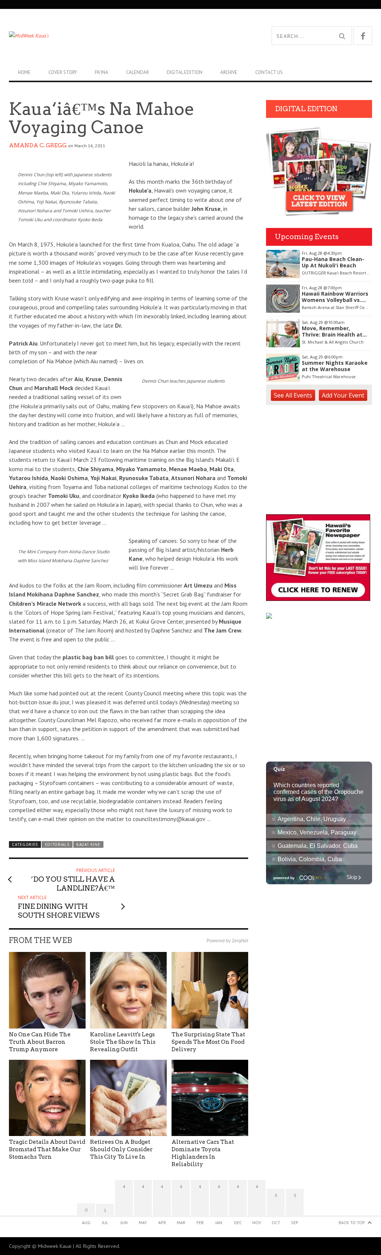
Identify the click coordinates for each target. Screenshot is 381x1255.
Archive (228, 72)
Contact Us (269, 72)
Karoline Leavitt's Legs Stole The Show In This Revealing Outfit (123, 1042)
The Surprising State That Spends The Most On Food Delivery (208, 1042)
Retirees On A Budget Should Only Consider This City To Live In (121, 1149)
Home (24, 72)
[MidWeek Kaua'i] (99, 35)
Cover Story (62, 72)
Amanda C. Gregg (38, 145)
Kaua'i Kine (88, 844)
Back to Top (352, 1222)
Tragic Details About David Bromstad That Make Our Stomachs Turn (47, 1149)
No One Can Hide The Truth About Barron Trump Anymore (40, 1042)
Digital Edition (184, 72)
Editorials (57, 844)
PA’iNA (101, 72)
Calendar (137, 72)
